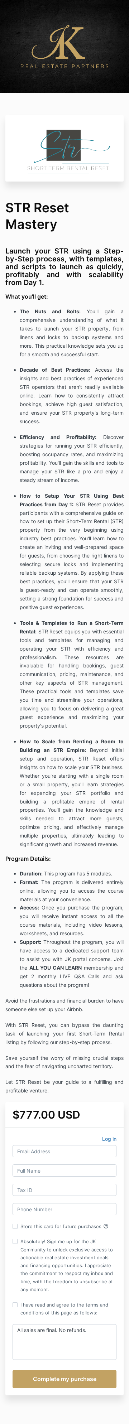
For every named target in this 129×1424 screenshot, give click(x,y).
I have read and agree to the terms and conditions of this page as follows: (64, 1309)
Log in (109, 1139)
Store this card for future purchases (64, 1226)
